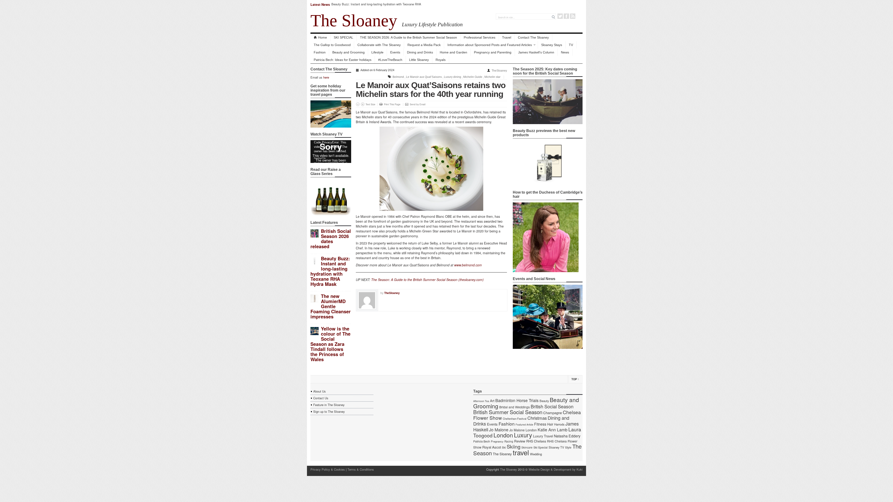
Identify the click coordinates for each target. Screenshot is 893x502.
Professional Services (479, 37)
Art (492, 400)
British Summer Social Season (507, 412)
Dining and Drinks (420, 52)
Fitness (540, 424)
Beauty (544, 401)
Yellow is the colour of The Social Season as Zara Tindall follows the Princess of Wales (330, 344)
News (565, 52)
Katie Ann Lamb (552, 430)
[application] (330, 151)
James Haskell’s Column (536, 52)
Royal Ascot (491, 447)
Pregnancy (497, 441)
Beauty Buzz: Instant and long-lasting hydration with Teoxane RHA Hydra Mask (376, 6)
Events (395, 52)
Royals (441, 60)
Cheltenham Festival (514, 418)
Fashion (320, 52)
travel (521, 452)
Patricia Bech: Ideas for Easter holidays (342, 60)
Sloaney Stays (551, 45)
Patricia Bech (481, 441)
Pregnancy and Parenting (492, 52)
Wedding (536, 454)
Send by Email (417, 104)
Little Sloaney (419, 60)
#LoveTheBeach (390, 60)
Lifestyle (377, 52)
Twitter (560, 16)
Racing (508, 441)
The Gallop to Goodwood (332, 45)
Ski (504, 447)
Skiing (513, 446)
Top (575, 379)
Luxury (523, 435)
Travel (506, 37)
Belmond (398, 77)
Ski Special (540, 447)
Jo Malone (498, 430)
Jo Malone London (523, 430)
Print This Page (392, 104)
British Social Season (552, 406)
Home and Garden (453, 52)
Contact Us (320, 398)
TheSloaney (499, 70)
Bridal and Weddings (514, 407)
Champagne (552, 412)
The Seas (378, 279)
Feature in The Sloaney (329, 405)
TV (571, 45)
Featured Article (524, 424)
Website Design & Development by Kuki (556, 469)
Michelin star (492, 77)
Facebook (566, 16)
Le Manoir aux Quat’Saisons (424, 77)
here (326, 77)
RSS (572, 16)
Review (519, 441)
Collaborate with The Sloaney (379, 45)
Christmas (537, 418)
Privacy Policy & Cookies (327, 469)
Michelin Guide (472, 77)
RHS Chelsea (536, 441)
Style (568, 447)
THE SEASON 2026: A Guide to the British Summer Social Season (408, 37)
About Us (319, 391)
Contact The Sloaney (533, 37)
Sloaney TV (556, 447)
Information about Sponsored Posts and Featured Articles (489, 45)
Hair (550, 424)
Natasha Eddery (567, 436)
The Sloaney (353, 20)
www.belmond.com (468, 265)
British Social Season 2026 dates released (330, 239)
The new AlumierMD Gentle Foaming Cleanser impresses (330, 306)
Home (322, 37)
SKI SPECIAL (343, 37)
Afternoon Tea (481, 401)
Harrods (559, 424)
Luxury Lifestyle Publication (432, 24)
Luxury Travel (543, 436)
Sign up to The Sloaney (329, 411)
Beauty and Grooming (348, 52)
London (503, 435)
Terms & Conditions (360, 469)
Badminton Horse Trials (517, 400)
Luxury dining (452, 77)
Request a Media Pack (424, 45)
